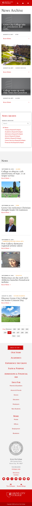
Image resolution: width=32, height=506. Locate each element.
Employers (16, 404)
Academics (16, 358)
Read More (5, 178)
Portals (16, 419)
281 (19, 329)
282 (23, 329)
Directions (16, 473)
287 (18, 333)
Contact (16, 475)
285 (9, 333)
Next (13, 336)
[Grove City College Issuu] (20, 478)
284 (5, 333)
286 (14, 333)
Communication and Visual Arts (13, 241)
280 (14, 329)
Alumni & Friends (16, 390)
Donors (16, 395)
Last (18, 336)
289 (26, 333)
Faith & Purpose (16, 368)
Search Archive (7, 120)
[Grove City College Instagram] (11, 478)
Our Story (16, 352)
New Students (16, 409)
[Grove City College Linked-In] (28, 478)
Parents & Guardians (16, 386)
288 (22, 333)
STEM (17, 205)
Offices (16, 424)
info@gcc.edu (16, 469)
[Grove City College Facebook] (3, 478)
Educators (16, 399)
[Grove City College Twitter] (7, 478)
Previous (8, 329)
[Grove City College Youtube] (16, 478)
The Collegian (10, 486)
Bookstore (16, 433)
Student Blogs (21, 486)
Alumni (18, 169)
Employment (16, 429)
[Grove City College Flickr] (24, 478)
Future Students (19, 296)
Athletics (19, 275)
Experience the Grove (16, 363)
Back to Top (15, 348)
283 (27, 329)
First (4, 329)
